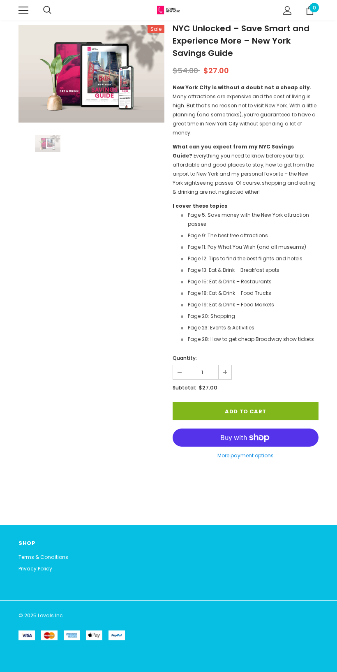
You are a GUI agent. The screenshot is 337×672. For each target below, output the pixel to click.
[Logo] (168, 10)
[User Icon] (287, 10)
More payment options (245, 455)
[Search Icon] (47, 10)
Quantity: (185, 358)
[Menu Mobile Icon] (23, 10)
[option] (91, 74)
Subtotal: (184, 387)
